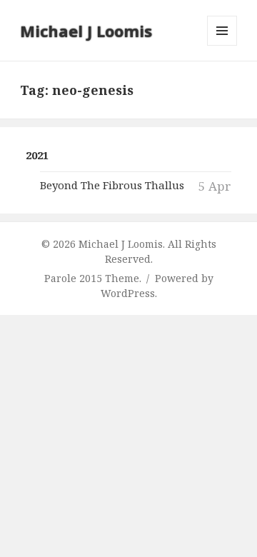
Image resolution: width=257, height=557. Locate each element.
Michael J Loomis (86, 30)
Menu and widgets (222, 45)
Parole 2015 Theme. (94, 278)
